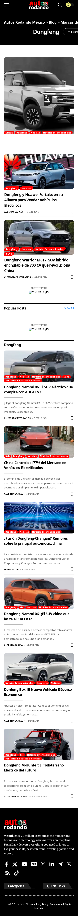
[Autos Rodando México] (39, 5)
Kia (21, 607)
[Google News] (34, 864)
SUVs (9, 253)
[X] (14, 864)
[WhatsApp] (69, 864)
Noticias (35, 132)
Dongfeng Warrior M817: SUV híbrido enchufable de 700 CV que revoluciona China (37, 265)
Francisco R (11, 569)
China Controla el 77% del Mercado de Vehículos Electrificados (35, 465)
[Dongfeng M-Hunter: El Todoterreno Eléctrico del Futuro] (39, 744)
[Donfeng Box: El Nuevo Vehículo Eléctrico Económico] (39, 669)
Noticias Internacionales (57, 132)
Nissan (9, 132)
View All (69, 308)
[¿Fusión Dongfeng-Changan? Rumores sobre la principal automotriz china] (39, 517)
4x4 (22, 754)
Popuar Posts (15, 308)
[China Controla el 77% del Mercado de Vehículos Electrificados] (39, 442)
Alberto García (13, 211)
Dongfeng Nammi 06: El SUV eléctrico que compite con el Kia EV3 (38, 389)
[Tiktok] (16, 873)
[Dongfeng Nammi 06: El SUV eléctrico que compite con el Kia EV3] (39, 366)
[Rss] (7, 873)
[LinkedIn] (51, 864)
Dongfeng (21, 132)
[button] (7, 4)
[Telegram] (60, 864)
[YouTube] (24, 864)
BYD (7, 456)
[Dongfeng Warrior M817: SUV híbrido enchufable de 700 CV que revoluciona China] (39, 237)
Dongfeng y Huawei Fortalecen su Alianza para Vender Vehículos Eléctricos (33, 200)
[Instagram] (43, 864)
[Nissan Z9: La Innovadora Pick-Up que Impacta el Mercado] (39, 95)
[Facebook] (6, 864)
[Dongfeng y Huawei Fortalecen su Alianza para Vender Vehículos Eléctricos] (39, 171)
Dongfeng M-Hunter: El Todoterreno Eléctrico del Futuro (34, 767)
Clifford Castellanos (17, 277)
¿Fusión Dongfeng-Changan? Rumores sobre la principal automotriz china (36, 541)
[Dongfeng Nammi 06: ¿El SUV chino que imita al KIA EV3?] (39, 593)
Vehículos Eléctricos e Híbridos (23, 380)
